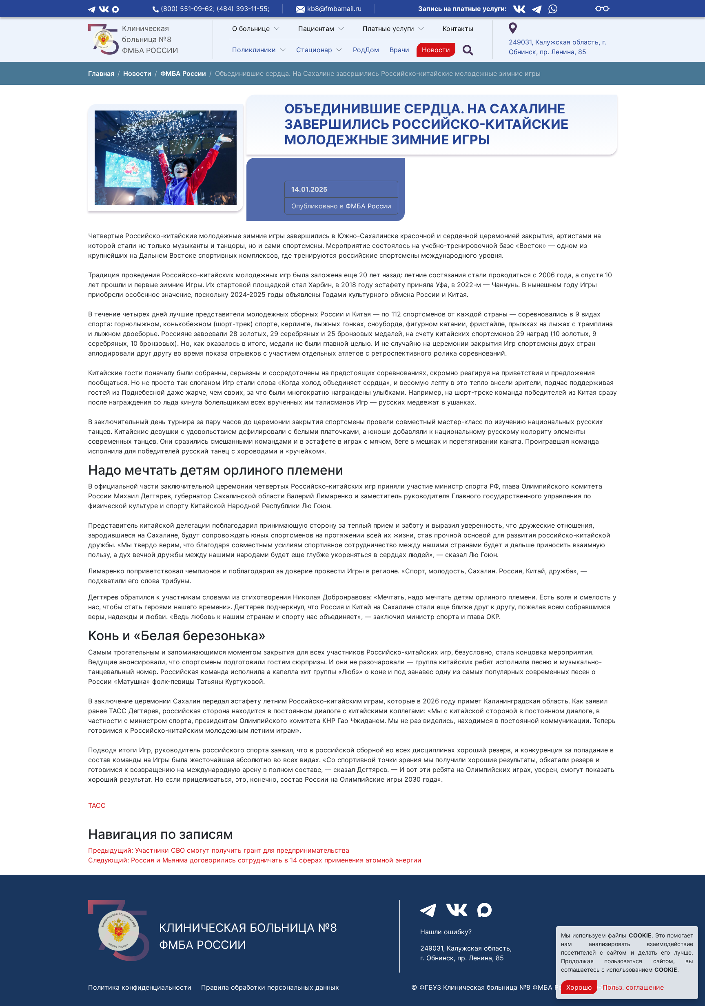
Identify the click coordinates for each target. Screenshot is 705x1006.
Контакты (458, 28)
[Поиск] (468, 50)
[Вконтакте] (104, 8)
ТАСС (97, 805)
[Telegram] (91, 8)
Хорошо (579, 987)
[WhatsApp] (552, 9)
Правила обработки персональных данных (270, 987)
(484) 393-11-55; (243, 8)
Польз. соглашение (633, 987)
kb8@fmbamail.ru (334, 8)
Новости (436, 50)
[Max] (115, 8)
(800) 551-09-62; (189, 8)
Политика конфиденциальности (139, 987)
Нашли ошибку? (446, 932)
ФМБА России (368, 206)
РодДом (366, 50)
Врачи (399, 50)
